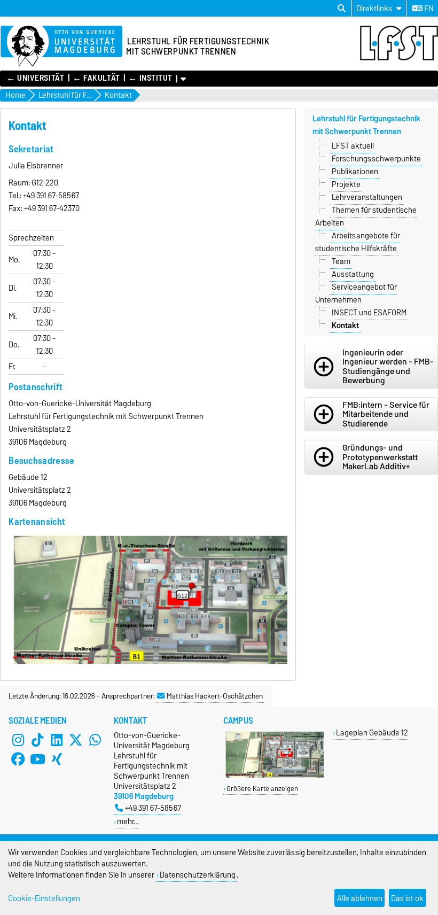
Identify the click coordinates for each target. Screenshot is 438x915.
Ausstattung (353, 274)
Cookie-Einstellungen (44, 898)
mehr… (128, 821)
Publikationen (355, 171)
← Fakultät (96, 78)
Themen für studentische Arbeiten (366, 216)
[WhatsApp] (95, 739)
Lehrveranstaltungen (367, 197)
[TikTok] (37, 739)
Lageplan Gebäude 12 (372, 732)
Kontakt (345, 325)
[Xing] (56, 759)
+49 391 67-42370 (52, 208)
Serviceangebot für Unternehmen (356, 293)
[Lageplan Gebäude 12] (273, 775)
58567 (68, 195)
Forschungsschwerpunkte (376, 158)
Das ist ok (407, 898)
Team (341, 261)
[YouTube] (37, 759)
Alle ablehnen (359, 898)
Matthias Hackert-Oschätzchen (215, 695)
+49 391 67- (40, 195)
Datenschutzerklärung (198, 874)
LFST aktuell (353, 145)
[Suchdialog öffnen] (341, 8)
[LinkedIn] (56, 739)
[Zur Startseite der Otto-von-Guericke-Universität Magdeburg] (61, 46)
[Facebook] (18, 759)
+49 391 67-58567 (153, 808)
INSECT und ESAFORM (369, 312)
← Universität (35, 78)
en (428, 8)
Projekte (346, 184)
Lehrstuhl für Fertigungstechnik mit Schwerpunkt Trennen (366, 125)
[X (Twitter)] (75, 739)
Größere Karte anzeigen (262, 788)
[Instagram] (18, 739)
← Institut (150, 78)
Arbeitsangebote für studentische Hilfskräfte (357, 242)
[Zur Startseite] (399, 57)
